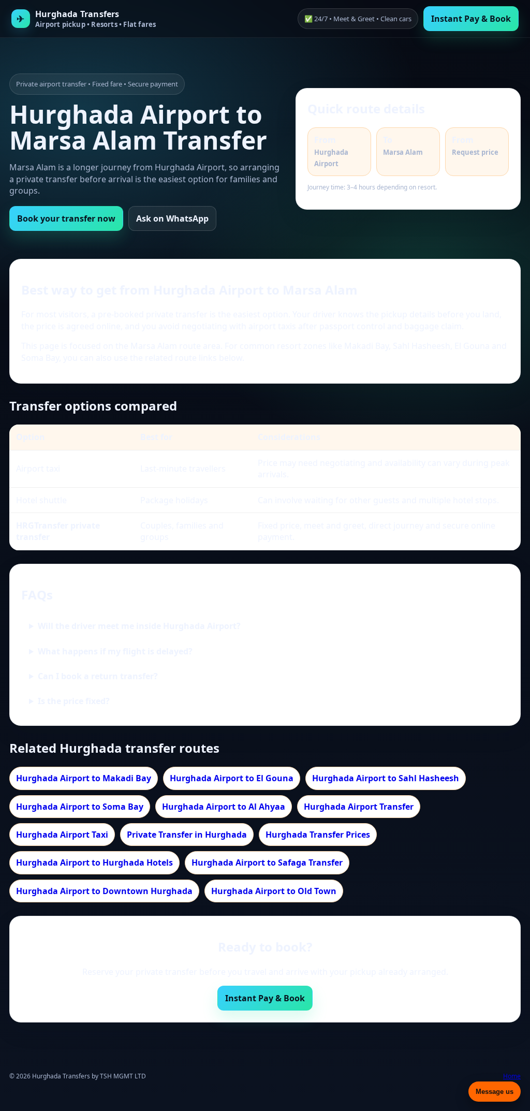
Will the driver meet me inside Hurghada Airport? (139, 626)
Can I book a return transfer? (98, 676)
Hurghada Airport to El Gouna (231, 778)
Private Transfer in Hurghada (187, 834)
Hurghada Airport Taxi (62, 834)
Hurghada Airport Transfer (359, 806)
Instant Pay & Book (471, 18)
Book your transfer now (66, 218)
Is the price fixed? (74, 701)
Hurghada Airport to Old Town (273, 891)
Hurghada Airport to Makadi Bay (83, 778)
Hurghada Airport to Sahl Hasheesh (385, 778)
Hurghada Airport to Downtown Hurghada (104, 891)
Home (512, 1076)
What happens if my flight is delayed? (115, 651)
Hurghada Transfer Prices (318, 834)
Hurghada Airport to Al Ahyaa (223, 806)
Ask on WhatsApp (172, 218)
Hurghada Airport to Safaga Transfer (267, 862)
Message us (494, 1091)
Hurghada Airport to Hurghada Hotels (94, 862)
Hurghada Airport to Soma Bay (79, 806)
